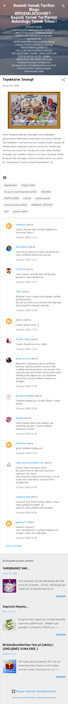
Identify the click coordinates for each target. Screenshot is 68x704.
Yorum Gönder (14, 545)
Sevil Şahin (21, 247)
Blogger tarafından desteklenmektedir (36, 691)
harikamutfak (23, 496)
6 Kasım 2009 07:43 (26, 487)
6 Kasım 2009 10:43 (26, 537)
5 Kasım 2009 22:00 (26, 408)
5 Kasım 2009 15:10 (26, 237)
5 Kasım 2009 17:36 (26, 386)
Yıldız (18, 291)
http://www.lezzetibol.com (30, 462)
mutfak (27, 198)
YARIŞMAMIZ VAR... (16, 568)
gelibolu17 (21, 522)
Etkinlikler (46, 191)
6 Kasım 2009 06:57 (26, 433)
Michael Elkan (30, 698)
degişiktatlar (10, 185)
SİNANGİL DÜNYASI (41, 204)
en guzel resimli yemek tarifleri (20, 191)
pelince (19, 319)
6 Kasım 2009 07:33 (26, 453)
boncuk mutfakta (25, 395)
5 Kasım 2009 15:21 (26, 259)
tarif (6, 211)
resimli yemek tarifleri (15, 204)
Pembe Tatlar (23, 339)
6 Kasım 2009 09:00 (26, 512)
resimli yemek (42, 198)
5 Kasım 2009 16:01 (26, 282)
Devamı (60, 596)
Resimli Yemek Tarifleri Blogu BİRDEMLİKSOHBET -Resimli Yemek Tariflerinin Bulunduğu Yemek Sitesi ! (34, 13)
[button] (63, 80)
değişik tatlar (28, 185)
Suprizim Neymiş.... (16, 606)
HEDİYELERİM (11, 198)
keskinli (20, 418)
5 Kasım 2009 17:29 (26, 349)
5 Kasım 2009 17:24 (26, 329)
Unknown (21, 224)
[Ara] (63, 7)
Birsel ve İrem (23, 358)
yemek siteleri (20, 211)
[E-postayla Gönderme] (5, 178)
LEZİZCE (20, 269)
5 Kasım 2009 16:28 (26, 310)
